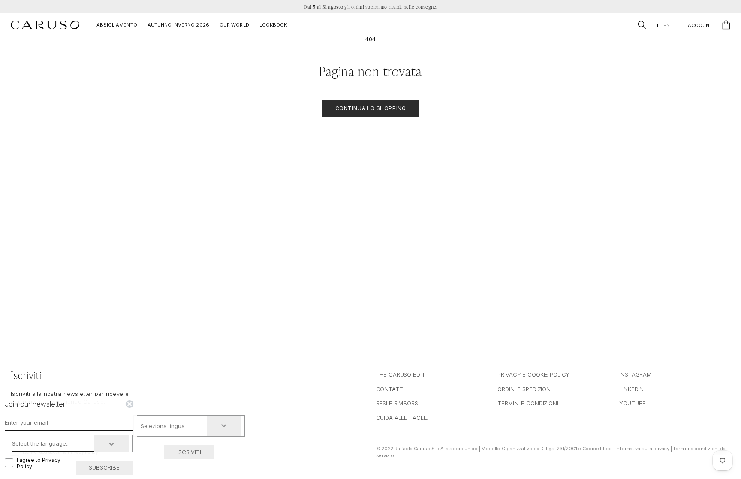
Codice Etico (597, 449)
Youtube (632, 403)
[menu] (663, 25)
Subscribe (104, 467)
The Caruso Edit (400, 374)
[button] (642, 24)
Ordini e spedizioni (524, 389)
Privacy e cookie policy (533, 374)
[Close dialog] (129, 404)
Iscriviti (189, 452)
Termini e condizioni (527, 403)
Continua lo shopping (370, 108)
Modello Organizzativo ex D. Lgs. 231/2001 (529, 449)
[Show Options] (224, 426)
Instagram (635, 374)
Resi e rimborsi (397, 403)
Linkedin (631, 389)
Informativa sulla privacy (642, 449)
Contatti (390, 389)
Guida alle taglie (402, 417)
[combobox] (174, 426)
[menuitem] (659, 25)
